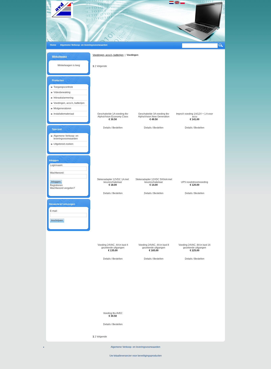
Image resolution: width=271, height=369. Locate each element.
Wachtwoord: (57, 172)
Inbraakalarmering (63, 97)
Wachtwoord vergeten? (62, 188)
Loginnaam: (56, 165)
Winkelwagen (59, 56)
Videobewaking (62, 92)
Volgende (102, 66)
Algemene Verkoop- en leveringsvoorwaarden (66, 137)
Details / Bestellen (113, 127)
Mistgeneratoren (62, 108)
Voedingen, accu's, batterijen (69, 103)
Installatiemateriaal (64, 113)
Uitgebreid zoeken (63, 144)
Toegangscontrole (63, 87)
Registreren (56, 185)
